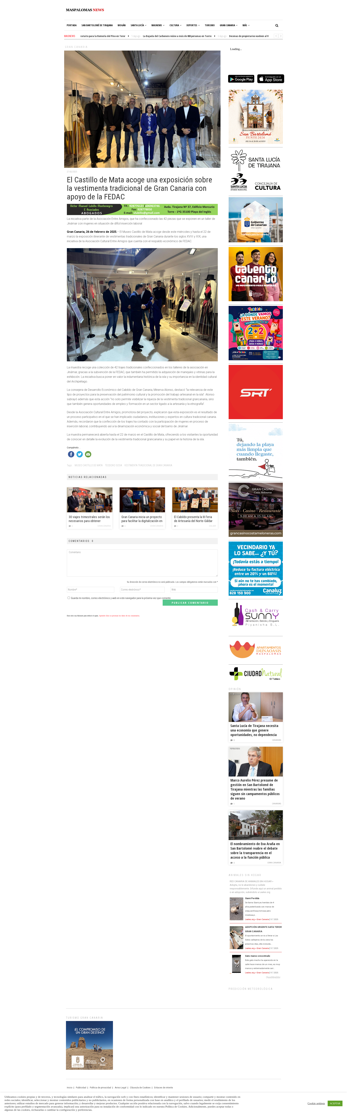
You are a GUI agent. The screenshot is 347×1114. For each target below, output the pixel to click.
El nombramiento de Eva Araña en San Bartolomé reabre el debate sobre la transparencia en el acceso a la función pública (255, 850)
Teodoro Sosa (113, 465)
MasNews (156, 25)
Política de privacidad (100, 1087)
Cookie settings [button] (316, 1103)
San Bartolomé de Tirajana (97, 25)
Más (245, 25)
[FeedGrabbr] (256, 977)
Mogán (122, 25)
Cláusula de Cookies (140, 1087)
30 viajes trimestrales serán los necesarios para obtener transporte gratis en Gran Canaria (89, 519)
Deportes (192, 25)
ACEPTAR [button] (335, 1103)
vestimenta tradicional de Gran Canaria (148, 465)
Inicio (69, 1087)
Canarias (276, 740)
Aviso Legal (120, 1087)
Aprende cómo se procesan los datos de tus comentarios (119, 616)
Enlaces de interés (163, 1087)
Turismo (210, 25)
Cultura (174, 25)
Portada (71, 25)
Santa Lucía (137, 25)
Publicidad (81, 1087)
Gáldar (212, 526)
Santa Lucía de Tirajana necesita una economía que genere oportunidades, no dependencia (254, 730)
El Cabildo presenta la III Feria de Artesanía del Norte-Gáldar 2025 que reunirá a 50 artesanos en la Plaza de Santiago (193, 519)
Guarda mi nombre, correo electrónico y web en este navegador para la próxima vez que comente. (121, 598)
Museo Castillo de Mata (89, 465)
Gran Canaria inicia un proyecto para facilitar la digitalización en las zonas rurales (141, 519)
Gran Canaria (227, 25)
